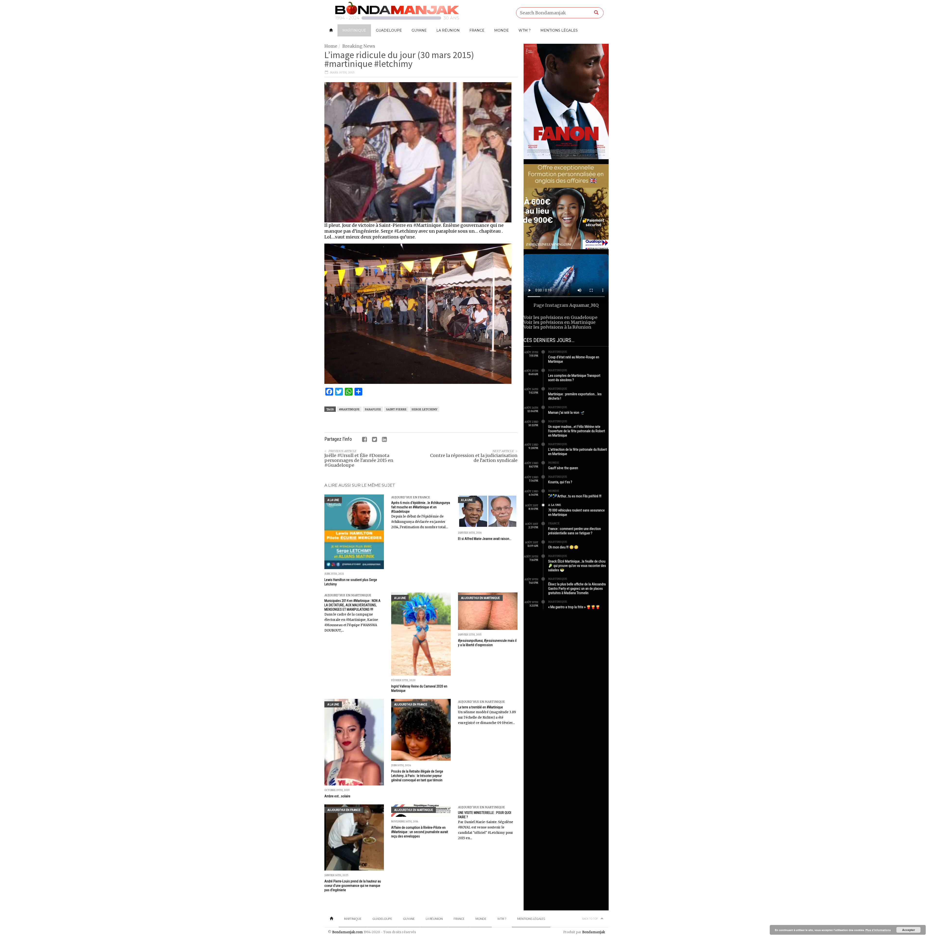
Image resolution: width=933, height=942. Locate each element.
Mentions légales (559, 30)
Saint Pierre (396, 409)
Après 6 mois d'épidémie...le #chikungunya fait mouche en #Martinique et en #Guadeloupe (420, 507)
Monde (501, 30)
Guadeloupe (389, 30)
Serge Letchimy (424, 409)
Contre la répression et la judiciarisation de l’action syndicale (474, 458)
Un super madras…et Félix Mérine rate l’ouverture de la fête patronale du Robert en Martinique (576, 431)
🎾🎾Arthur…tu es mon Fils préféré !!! (574, 496)
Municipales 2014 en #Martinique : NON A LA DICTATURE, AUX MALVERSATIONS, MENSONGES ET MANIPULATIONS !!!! (352, 605)
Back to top (590, 918)
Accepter (908, 930)
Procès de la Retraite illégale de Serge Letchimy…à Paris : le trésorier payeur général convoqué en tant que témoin (417, 775)
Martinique (354, 30)
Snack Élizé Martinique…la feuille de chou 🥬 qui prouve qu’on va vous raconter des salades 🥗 (577, 565)
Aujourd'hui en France (410, 497)
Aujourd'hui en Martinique (347, 595)
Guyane (419, 30)
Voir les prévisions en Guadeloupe (560, 317)
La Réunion (448, 30)
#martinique (349, 409)
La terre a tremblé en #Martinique (480, 707)
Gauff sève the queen (563, 468)
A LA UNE (333, 500)
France (476, 30)
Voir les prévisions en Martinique (560, 322)
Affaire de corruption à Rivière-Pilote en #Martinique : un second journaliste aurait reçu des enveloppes (419, 832)
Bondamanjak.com (347, 932)
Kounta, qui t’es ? (560, 482)
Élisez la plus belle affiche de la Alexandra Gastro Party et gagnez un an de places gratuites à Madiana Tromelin (577, 588)
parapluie (373, 409)
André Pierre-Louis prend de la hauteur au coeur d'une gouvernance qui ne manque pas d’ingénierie (352, 885)
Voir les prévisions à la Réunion (557, 327)
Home (330, 46)
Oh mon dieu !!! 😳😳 (563, 547)
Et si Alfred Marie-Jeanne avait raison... (484, 539)
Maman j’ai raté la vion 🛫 (566, 412)
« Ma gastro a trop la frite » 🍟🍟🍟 (574, 607)
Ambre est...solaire (337, 796)
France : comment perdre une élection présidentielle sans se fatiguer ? (574, 531)
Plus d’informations (878, 930)
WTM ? (524, 30)
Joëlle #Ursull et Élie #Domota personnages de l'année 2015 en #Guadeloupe (358, 460)
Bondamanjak (593, 932)
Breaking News (358, 46)
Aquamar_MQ (584, 305)
